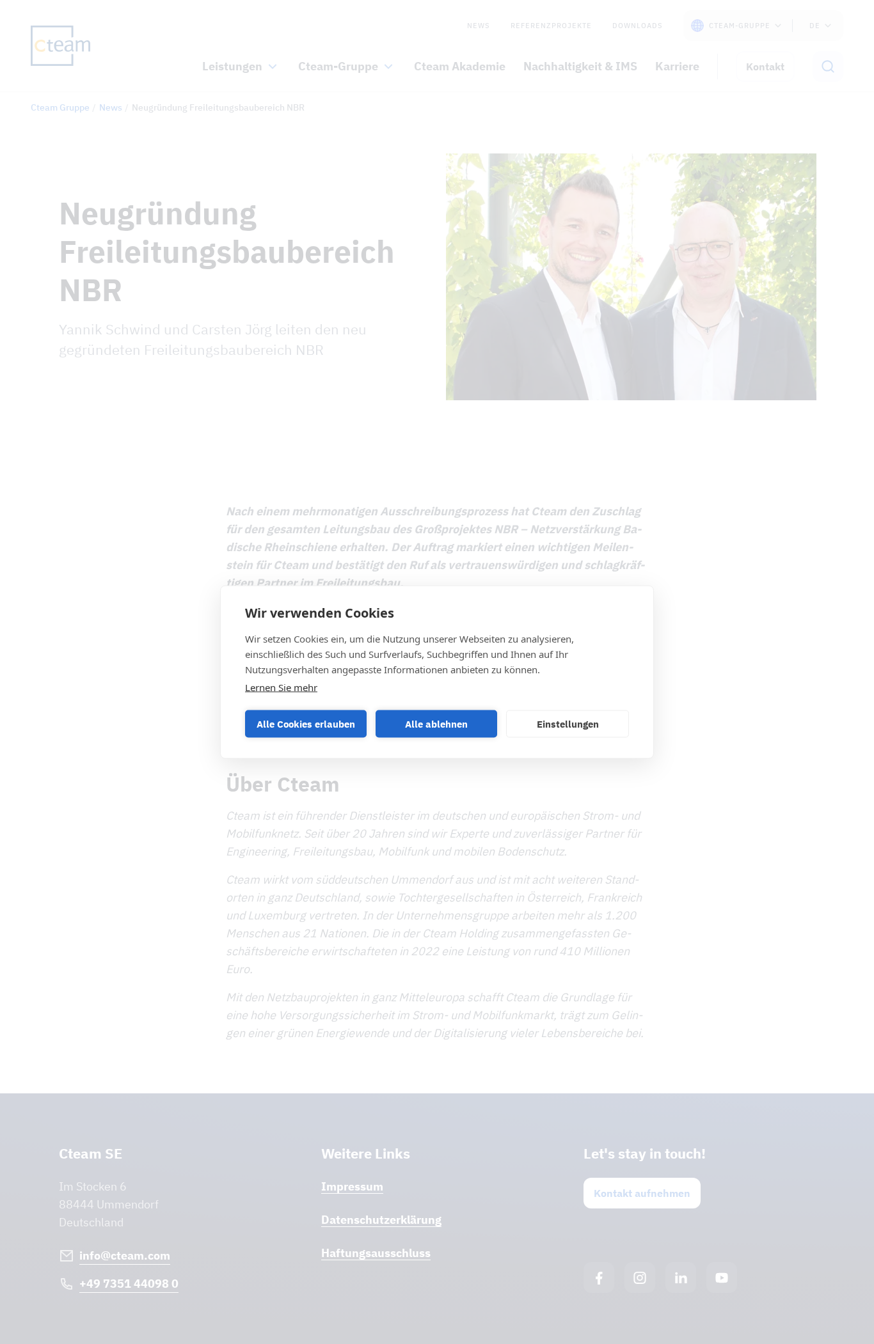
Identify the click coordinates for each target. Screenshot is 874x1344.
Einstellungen (568, 723)
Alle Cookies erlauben (306, 723)
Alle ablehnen (436, 723)
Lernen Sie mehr (281, 687)
